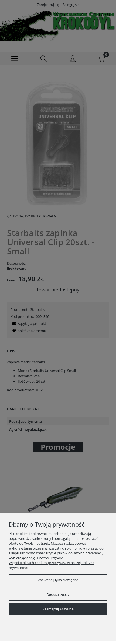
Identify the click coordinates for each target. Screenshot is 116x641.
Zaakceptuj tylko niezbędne (58, 580)
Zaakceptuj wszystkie (58, 609)
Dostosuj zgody (58, 595)
